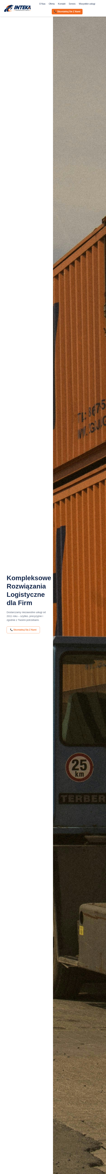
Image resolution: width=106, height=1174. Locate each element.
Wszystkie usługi (87, 4)
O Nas (42, 4)
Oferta (52, 4)
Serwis (72, 4)
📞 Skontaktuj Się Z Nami (23, 630)
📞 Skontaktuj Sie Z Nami (67, 11)
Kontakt (61, 4)
